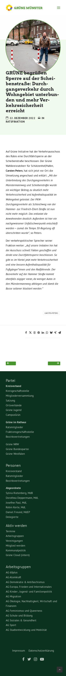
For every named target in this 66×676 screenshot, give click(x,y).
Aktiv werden (16, 525)
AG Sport (11, 625)
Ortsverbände (14, 405)
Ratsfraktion (15, 121)
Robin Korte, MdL (16, 507)
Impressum (18, 650)
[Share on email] (59, 333)
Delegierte (12, 517)
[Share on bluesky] (51, 333)
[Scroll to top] (59, 669)
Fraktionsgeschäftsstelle (20, 431)
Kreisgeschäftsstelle (17, 390)
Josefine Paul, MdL (16, 502)
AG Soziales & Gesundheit (21, 620)
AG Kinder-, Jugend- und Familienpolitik (29, 591)
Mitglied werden (15, 545)
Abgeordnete (13, 488)
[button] (58, 7)
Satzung (10, 400)
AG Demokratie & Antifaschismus (25, 582)
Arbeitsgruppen (15, 536)
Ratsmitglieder (14, 427)
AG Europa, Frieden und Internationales (29, 586)
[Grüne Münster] (27, 7)
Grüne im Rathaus (16, 422)
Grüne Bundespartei (17, 449)
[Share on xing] (55, 333)
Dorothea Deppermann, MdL (22, 497)
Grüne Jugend (13, 410)
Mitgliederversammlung (20, 395)
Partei (10, 380)
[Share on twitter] (30, 333)
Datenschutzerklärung (41, 650)
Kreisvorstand (14, 471)
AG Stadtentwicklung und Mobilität (26, 629)
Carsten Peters (51, 313)
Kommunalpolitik (16, 550)
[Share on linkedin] (43, 333)
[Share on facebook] (26, 333)
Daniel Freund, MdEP (18, 512)
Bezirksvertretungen (18, 436)
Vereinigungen (14, 540)
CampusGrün (13, 414)
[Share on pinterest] (39, 333)
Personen (13, 465)
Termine (10, 531)
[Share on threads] (34, 333)
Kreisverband (13, 386)
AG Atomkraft (13, 577)
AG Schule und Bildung (19, 615)
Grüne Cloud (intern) (18, 555)
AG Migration (13, 596)
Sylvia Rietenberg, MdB (19, 493)
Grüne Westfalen (15, 453)
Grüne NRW (12, 444)
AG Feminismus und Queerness (24, 610)
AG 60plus (11, 572)
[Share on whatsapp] (47, 333)
